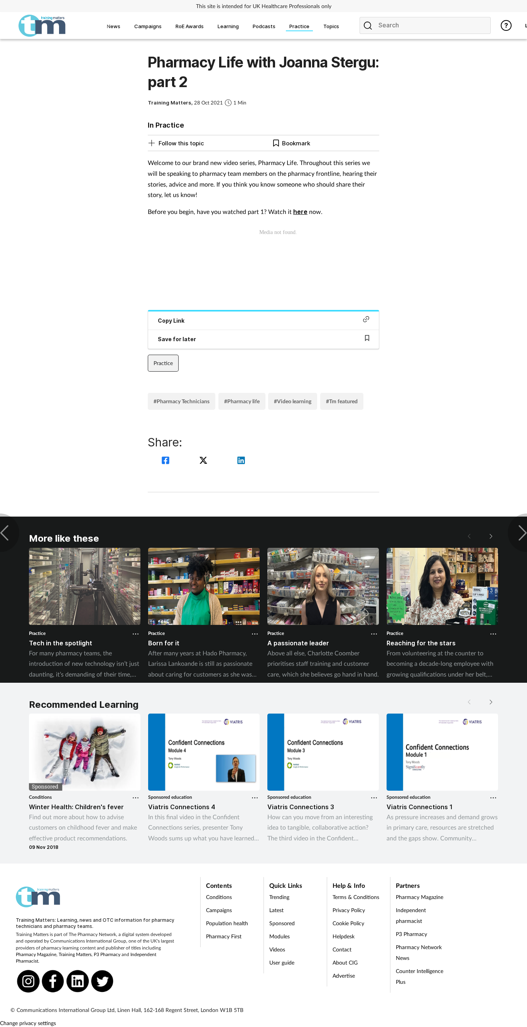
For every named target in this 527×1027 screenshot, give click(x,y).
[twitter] (204, 461)
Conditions (40, 797)
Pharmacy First (224, 936)
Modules (279, 936)
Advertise (344, 975)
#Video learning (292, 401)
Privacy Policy (349, 910)
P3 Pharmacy (107, 954)
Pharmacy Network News (419, 952)
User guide (281, 962)
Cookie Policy (348, 923)
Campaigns (219, 910)
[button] (490, 536)
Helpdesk (344, 936)
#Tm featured (342, 401)
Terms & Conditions (356, 897)
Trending (279, 897)
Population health (227, 923)
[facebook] (166, 461)
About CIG (345, 962)
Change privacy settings (28, 1023)
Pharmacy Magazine (36, 954)
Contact (342, 949)
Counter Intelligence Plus (419, 976)
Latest (276, 910)
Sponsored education (170, 797)
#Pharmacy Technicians (181, 401)
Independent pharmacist (411, 915)
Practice (163, 363)
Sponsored (282, 923)
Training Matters (75, 954)
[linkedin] (241, 461)
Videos (277, 949)
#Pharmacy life (242, 401)
